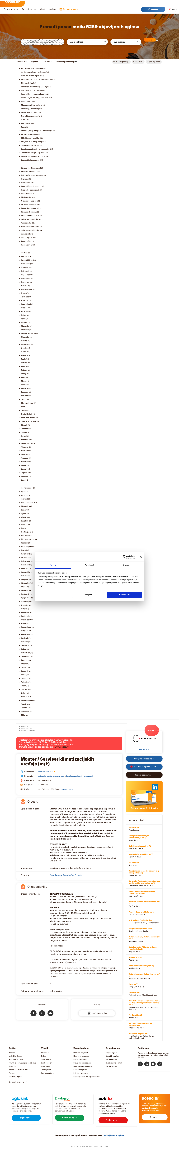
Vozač (23, 704)
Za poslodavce (29, 9)
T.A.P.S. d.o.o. (144, 904)
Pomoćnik (25, 612)
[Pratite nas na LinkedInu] (147, 1064)
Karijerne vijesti (112, 1066)
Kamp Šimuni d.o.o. (137, 985)
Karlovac (24, 300)
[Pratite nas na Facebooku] (141, 1064)
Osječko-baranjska (29, 201)
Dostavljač (25, 532)
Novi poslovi (138, 62)
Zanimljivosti (46, 1070)
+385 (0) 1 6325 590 (150, 1110)
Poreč (23, 366)
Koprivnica (25, 304)
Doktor (24, 524)
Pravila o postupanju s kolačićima (22, 1063)
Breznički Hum (27, 260)
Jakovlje (24, 297)
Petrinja (24, 363)
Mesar (23, 587)
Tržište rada (46, 1059)
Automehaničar (27, 502)
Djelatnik (24, 521)
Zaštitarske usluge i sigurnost (33, 153)
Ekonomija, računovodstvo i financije (36, 79)
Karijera (52, 9)
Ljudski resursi (27, 101)
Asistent (24, 499)
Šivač (23, 675)
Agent (23, 491)
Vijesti (42, 9)
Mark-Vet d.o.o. (141, 855)
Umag (23, 436)
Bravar (24, 510)
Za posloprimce (11, 9)
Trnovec (24, 429)
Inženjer (24, 557)
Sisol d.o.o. (134, 863)
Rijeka (23, 381)
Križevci (24, 311)
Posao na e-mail (79, 1059)
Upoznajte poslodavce (82, 1066)
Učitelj (23, 693)
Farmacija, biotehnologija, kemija (34, 87)
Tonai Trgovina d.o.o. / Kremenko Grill (144, 921)
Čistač (23, 517)
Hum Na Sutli (26, 289)
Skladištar (25, 645)
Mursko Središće (28, 333)
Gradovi (47, 62)
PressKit (12, 1066)
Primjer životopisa (80, 1073)
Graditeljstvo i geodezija (31, 90)
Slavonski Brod (27, 403)
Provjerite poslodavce (82, 1063)
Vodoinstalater (27, 700)
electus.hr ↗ (144, 749)
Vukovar (24, 462)
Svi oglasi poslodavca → (144, 759)
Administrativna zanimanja (32, 68)
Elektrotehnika (27, 83)
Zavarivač (25, 711)
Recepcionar (26, 627)
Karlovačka (25, 182)
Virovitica (25, 451)
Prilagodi (88, 595)
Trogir (23, 432)
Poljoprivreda (26, 123)
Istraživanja (46, 1066)
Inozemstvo (26, 245)
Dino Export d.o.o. (140, 847)
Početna (24, 726)
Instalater (25, 554)
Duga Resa (25, 275)
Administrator (26, 488)
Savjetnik (25, 638)
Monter (24, 590)
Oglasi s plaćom (153, 62)
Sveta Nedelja (27, 414)
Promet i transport (28, 134)
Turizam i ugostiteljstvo (30, 145)
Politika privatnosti (16, 1059)
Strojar (24, 667)
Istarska (24, 179)
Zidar (23, 715)
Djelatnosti (21, 62)
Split (23, 410)
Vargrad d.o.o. (143, 949)
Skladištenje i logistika (30, 138)
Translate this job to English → (145, 767)
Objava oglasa (111, 1053)
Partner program (16, 1076)
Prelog (23, 374)
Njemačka (25, 337)
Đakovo (24, 286)
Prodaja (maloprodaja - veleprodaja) (36, 131)
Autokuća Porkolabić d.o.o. (144, 976)
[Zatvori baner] (141, 557)
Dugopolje (25, 282)
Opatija (24, 348)
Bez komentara (47, 1073)
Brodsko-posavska (29, 171)
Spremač (24, 660)
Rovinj (23, 385)
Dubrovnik (25, 271)
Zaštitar (24, 708)
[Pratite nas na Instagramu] (154, 1064)
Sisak (23, 399)
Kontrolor (25, 568)
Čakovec (24, 267)
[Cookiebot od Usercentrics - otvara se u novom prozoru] (124, 557)
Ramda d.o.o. (135, 1016)
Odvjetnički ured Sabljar (140, 929)
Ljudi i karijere (46, 1063)
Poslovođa (25, 616)
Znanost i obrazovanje (30, 160)
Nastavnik (25, 594)
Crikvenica (25, 264)
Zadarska (25, 234)
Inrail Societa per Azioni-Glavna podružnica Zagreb (141, 1035)
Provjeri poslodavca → (144, 775)
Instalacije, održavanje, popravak (34, 98)
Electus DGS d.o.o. (45, 771)
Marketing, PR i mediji (30, 109)
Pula (23, 377)
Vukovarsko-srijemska (30, 230)
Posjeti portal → (26, 1117)
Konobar (24, 565)
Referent (24, 631)
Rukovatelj (25, 634)
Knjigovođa (25, 561)
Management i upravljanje (31, 105)
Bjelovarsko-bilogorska (30, 168)
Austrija (24, 253)
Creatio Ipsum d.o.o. (141, 913)
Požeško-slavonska (29, 204)
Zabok (23, 465)
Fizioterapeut (26, 546)
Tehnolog (25, 682)
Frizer (23, 550)
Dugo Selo (25, 278)
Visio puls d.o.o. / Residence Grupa (143, 993)
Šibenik (24, 425)
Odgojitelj (25, 601)
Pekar (23, 609)
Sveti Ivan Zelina (28, 418)
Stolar (23, 664)
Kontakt (12, 1053)
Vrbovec (24, 458)
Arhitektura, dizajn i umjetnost (33, 72)
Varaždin (24, 440)
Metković (25, 330)
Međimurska (26, 197)
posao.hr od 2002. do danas (20, 1070)
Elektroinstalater (27, 539)
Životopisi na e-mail (114, 1063)
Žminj (23, 480)
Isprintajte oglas (99, 1013)
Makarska (25, 326)
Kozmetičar (25, 572)
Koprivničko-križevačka (31, 186)
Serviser (24, 642)
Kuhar (23, 576)
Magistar (24, 579)
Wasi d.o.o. (135, 958)
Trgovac (24, 689)
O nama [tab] (126, 565)
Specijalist (25, 656)
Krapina (24, 308)
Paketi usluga (111, 1059)
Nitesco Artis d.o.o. (140, 1025)
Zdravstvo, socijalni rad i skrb (33, 156)
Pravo (23, 127)
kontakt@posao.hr (150, 1108)
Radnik (24, 623)
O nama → (155, 1117)
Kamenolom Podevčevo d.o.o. (144, 883)
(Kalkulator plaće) (67, 789)
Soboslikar (25, 653)
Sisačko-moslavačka (29, 215)
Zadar (23, 469)
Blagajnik (25, 506)
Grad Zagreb (26, 237)
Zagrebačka (26, 241)
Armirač (24, 495)
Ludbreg (24, 322)
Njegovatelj (25, 598)
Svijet (43, 1056)
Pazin (23, 359)
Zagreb (24, 473)
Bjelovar (24, 256)
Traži (149, 40)
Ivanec (24, 293)
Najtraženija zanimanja (65, 62)
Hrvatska (45, 1053)
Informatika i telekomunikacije (33, 94)
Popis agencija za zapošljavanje (86, 1076)
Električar (25, 535)
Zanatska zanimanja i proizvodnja (35, 149)
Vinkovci (24, 447)
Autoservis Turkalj (144, 939)
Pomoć (12, 1073)
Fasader (24, 543)
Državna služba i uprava (31, 76)
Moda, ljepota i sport (29, 112)
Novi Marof (25, 344)
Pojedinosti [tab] (89, 565)
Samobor (24, 392)
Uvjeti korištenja (15, 1056)
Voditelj (24, 697)
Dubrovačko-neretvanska (31, 175)
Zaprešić (24, 476)
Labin (23, 319)
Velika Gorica (26, 443)
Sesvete (24, 396)
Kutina (23, 315)
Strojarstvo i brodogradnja (32, 142)
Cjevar (23, 513)
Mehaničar (25, 583)
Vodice (24, 454)
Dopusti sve (124, 595)
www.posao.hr (62, 747)
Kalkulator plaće (70, 9)
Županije (34, 62)
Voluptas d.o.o (135, 828)
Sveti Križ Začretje (28, 421)
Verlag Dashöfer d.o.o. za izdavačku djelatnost (144, 1005)
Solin (23, 407)
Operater (25, 605)
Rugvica (24, 388)
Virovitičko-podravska (30, 226)
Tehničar (24, 678)
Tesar (23, 686)
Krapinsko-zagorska (29, 190)
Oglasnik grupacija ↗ (18, 1082)
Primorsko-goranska (29, 208)
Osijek (23, 352)
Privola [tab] (53, 565)
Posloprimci (27, 728)
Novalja (24, 341)
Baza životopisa (112, 1056)
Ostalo (23, 120)
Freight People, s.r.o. (144, 873)
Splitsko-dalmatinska (29, 219)
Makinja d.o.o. (141, 967)
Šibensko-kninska (28, 212)
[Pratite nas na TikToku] (160, 1064)
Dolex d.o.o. (139, 838)
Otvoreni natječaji (80, 1053)
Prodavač (25, 620)
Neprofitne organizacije (30, 116)
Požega (24, 370)
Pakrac (24, 355)
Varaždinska (26, 223)
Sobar (23, 649)
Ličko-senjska (27, 193)
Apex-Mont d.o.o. (142, 893)
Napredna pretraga (121, 62)
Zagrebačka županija (73, 875)
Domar (24, 528)
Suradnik (24, 671)
